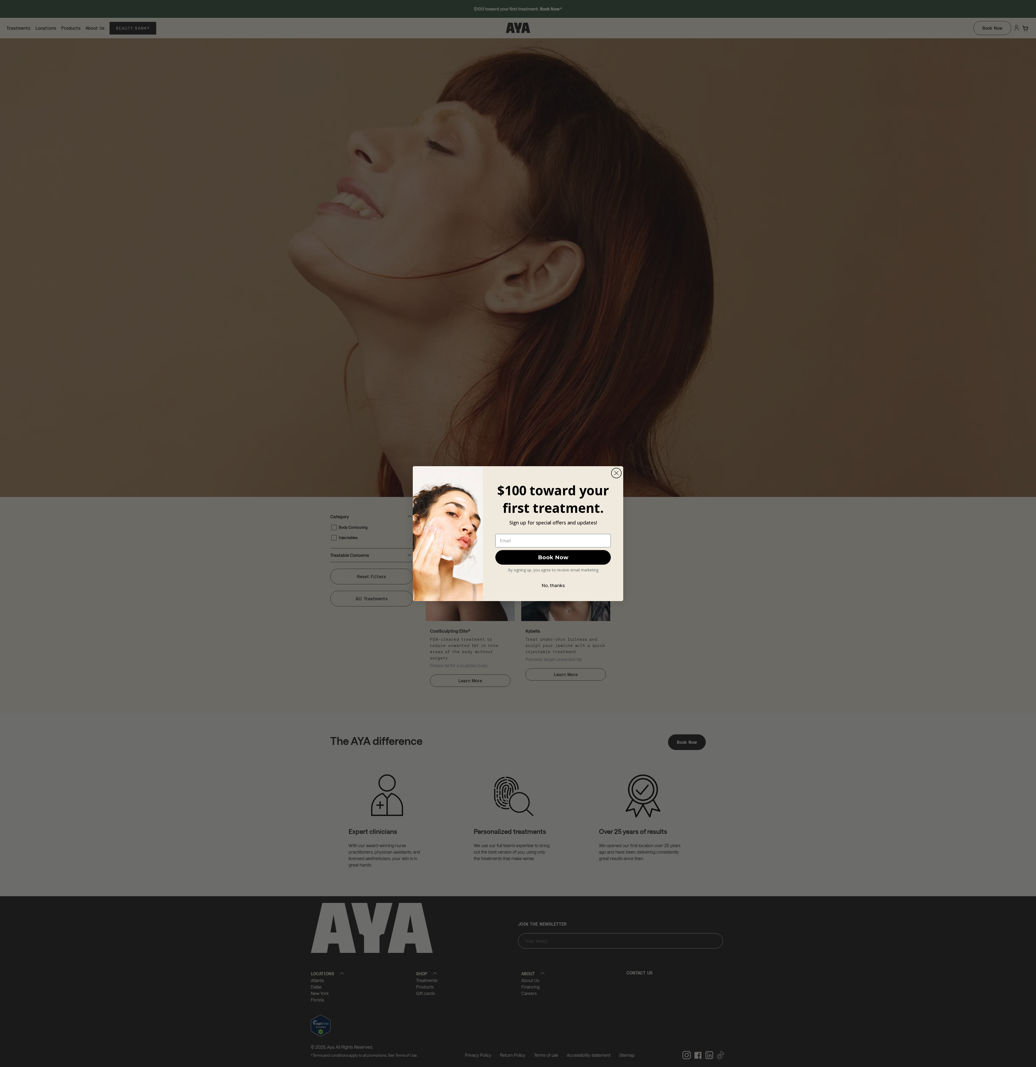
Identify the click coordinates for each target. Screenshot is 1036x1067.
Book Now (553, 557)
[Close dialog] (616, 473)
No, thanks (553, 585)
